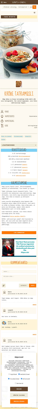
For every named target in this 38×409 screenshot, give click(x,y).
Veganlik (28, 136)
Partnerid (20, 383)
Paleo (3, 139)
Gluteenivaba (18, 136)
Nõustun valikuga (19, 395)
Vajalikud (13, 374)
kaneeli (24, 164)
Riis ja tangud (6, 136)
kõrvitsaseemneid (24, 156)
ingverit (24, 167)
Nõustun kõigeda (19, 401)
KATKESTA (23, 285)
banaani (25, 170)
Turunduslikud (14, 379)
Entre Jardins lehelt (17, 216)
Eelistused (26, 379)
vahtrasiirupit (21, 175)
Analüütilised (24, 374)
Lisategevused (8, 145)
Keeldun (19, 389)
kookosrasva (26, 173)
